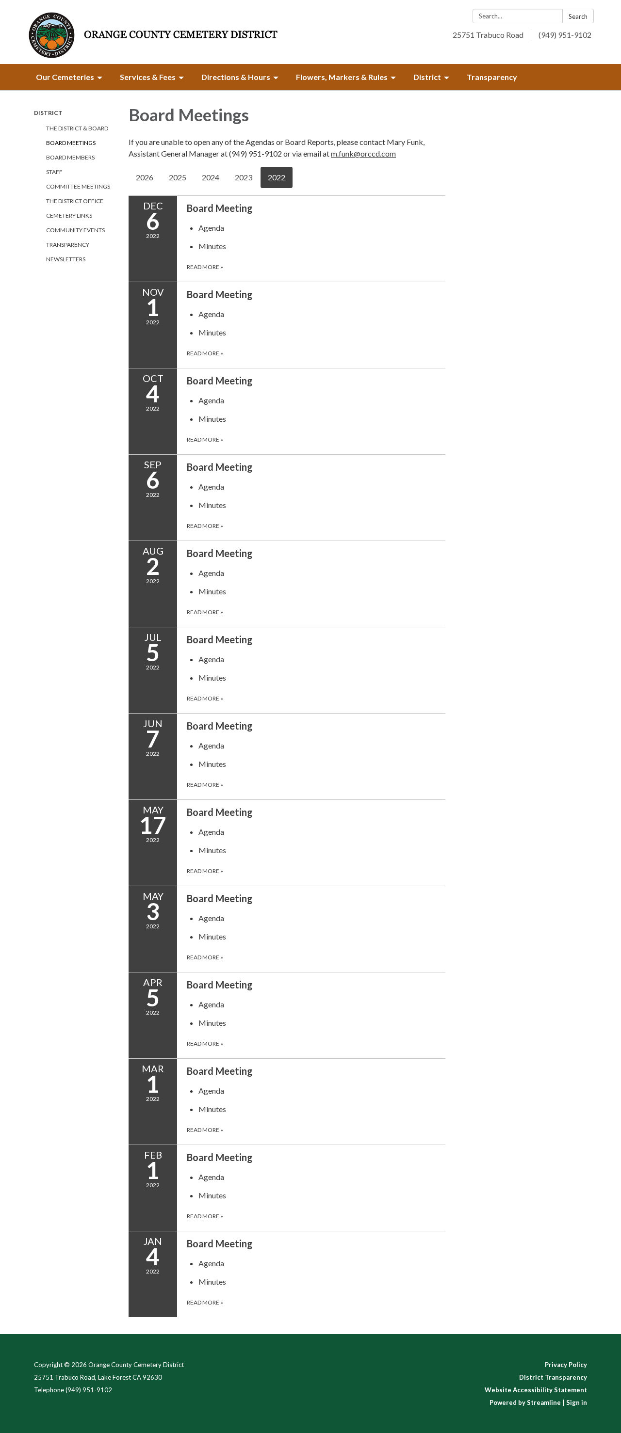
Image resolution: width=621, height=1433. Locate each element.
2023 (243, 177)
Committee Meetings (78, 186)
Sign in (576, 1402)
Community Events (75, 230)
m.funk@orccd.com (363, 153)
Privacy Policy (566, 1365)
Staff (54, 171)
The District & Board (77, 128)
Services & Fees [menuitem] (148, 76)
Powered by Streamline (525, 1402)
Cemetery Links (69, 215)
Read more (205, 267)
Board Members (70, 157)
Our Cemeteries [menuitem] (65, 76)
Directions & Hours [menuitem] (235, 76)
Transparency (67, 244)
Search (578, 16)
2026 (144, 177)
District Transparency (553, 1377)
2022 (276, 177)
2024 (210, 177)
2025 (177, 177)
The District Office (74, 201)
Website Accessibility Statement (536, 1390)
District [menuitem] (427, 76)
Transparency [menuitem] (492, 76)
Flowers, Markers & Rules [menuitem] (342, 76)
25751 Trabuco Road (488, 34)
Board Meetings (71, 142)
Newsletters (65, 259)
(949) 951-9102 (565, 34)
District (48, 112)
